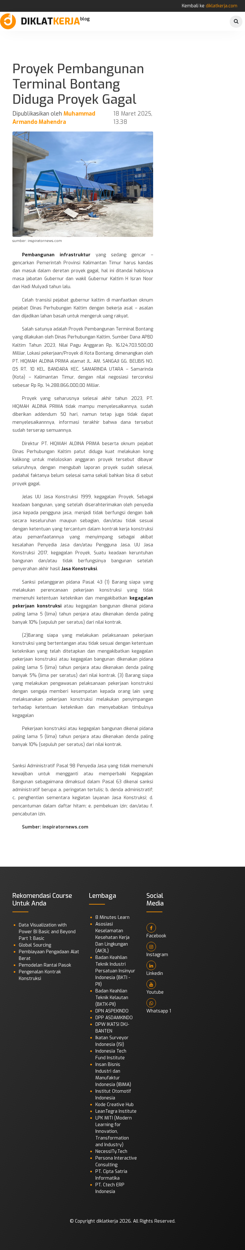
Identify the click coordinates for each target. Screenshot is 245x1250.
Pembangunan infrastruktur (59, 255)
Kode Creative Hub (114, 1105)
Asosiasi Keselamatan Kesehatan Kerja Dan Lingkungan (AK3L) (112, 937)
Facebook (156, 936)
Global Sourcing (35, 945)
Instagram (157, 955)
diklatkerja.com (221, 6)
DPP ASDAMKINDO (114, 1018)
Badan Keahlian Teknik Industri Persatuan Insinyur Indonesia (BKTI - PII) (115, 971)
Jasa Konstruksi (79, 569)
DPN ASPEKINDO (112, 1011)
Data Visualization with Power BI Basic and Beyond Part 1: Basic (47, 931)
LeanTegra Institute (116, 1111)
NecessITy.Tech (111, 1151)
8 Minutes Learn (112, 917)
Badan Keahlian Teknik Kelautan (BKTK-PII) (111, 997)
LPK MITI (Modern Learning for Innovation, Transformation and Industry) (113, 1131)
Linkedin (154, 973)
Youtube (155, 992)
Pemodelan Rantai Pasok (45, 965)
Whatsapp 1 (158, 1011)
